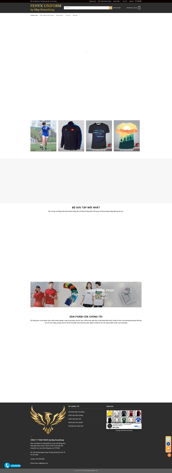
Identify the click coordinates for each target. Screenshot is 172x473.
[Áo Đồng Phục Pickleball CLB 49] (122, 225)
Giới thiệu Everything (104, 1)
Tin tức (125, 1)
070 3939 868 (15, 466)
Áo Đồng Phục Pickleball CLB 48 (37, 268)
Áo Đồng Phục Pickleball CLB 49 (122, 239)
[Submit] (110, 7)
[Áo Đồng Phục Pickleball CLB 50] (94, 225)
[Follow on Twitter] (138, 1)
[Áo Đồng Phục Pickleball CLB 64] (65, 255)
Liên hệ (131, 1)
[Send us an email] (140, 1)
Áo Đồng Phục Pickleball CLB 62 (122, 268)
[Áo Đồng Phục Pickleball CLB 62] (122, 255)
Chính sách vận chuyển (75, 422)
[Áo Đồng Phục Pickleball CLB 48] (37, 255)
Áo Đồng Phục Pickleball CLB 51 (65, 239)
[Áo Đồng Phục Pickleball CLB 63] (94, 255)
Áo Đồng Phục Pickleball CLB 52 (37, 239)
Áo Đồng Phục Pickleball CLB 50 (94, 239)
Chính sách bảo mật (74, 419)
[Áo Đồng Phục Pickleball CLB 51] (65, 225)
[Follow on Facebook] (135, 1)
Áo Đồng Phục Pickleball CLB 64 (65, 268)
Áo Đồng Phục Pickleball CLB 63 (94, 268)
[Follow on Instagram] (137, 1)
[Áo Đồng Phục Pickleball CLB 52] (37, 225)
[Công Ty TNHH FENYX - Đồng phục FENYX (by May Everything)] (45, 8)
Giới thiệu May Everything (76, 412)
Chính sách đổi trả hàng (75, 415)
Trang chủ (92, 1)
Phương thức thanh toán (75, 426)
